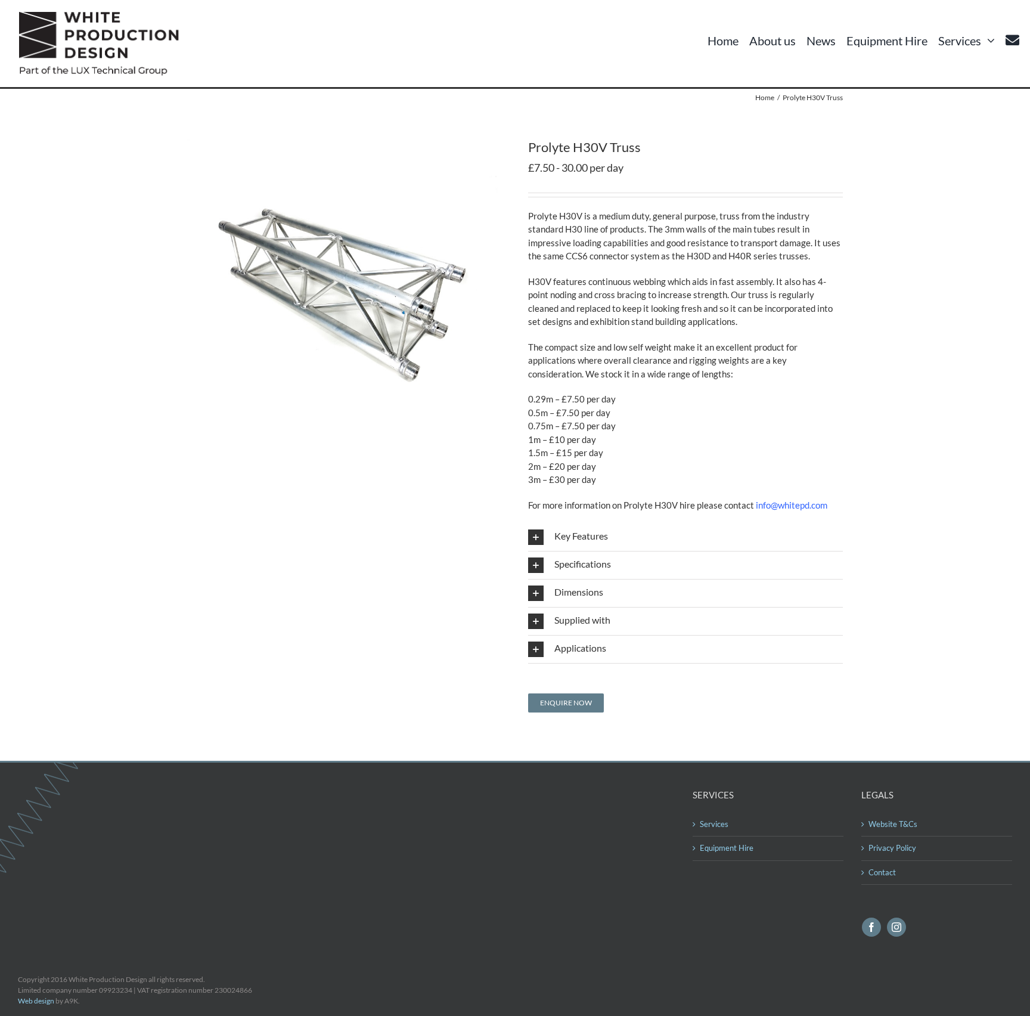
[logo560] (102, 16)
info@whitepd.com (791, 505)
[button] (685, 537)
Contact (882, 872)
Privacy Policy (892, 848)
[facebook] (871, 927)
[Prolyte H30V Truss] (344, 143)
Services (714, 824)
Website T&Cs (892, 824)
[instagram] (896, 927)
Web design (36, 1000)
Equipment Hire (726, 848)
